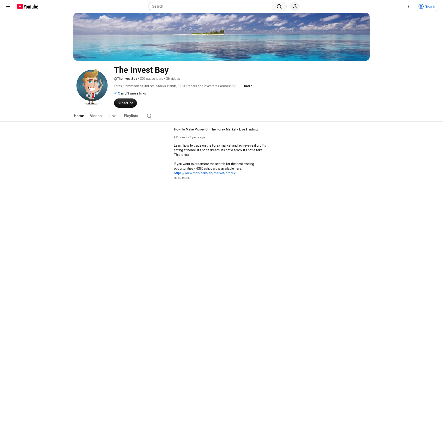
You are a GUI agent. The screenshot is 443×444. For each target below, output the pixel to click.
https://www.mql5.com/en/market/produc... (206, 173)
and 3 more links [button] (133, 93)
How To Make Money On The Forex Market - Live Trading (216, 129)
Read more (182, 178)
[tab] (78, 115)
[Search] (279, 6)
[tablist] (221, 115)
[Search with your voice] (294, 6)
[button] (182, 177)
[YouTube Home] (27, 6)
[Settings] (408, 6)
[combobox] (211, 6)
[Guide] (8, 6)
